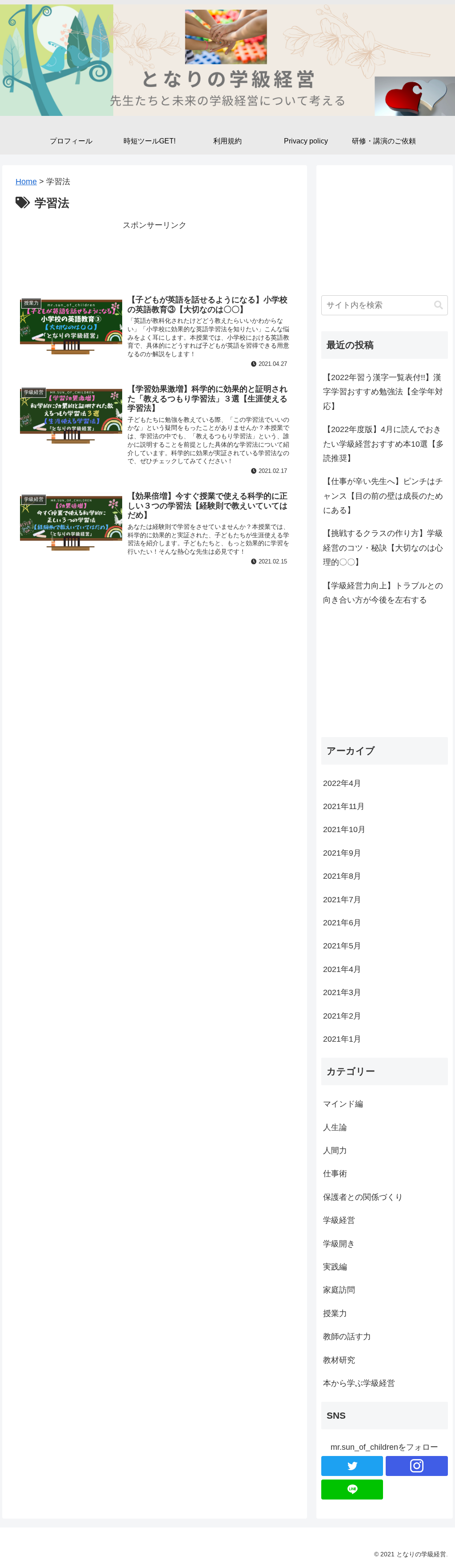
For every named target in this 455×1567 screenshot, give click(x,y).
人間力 (335, 1150)
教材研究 (339, 1360)
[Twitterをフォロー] (352, 1466)
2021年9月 (342, 853)
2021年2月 (342, 1016)
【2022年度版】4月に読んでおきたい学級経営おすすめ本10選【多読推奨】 (383, 444)
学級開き (339, 1243)
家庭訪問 (339, 1289)
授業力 (335, 1313)
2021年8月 (342, 876)
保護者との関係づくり (363, 1197)
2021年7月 (342, 899)
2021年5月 (342, 945)
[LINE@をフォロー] (352, 1490)
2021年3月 (342, 992)
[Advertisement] (155, 254)
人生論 (335, 1127)
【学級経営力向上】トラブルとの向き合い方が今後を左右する (383, 592)
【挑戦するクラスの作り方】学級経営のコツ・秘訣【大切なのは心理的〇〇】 (383, 548)
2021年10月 (344, 829)
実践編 (335, 1266)
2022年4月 (342, 783)
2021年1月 (342, 1039)
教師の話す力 (347, 1336)
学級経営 (339, 1220)
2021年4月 (342, 969)
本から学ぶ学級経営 (359, 1383)
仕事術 (335, 1173)
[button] (439, 305)
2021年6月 (342, 922)
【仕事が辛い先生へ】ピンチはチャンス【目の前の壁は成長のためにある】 (383, 496)
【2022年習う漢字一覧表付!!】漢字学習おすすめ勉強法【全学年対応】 (383, 392)
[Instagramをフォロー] (417, 1466)
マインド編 (343, 1103)
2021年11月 (344, 806)
